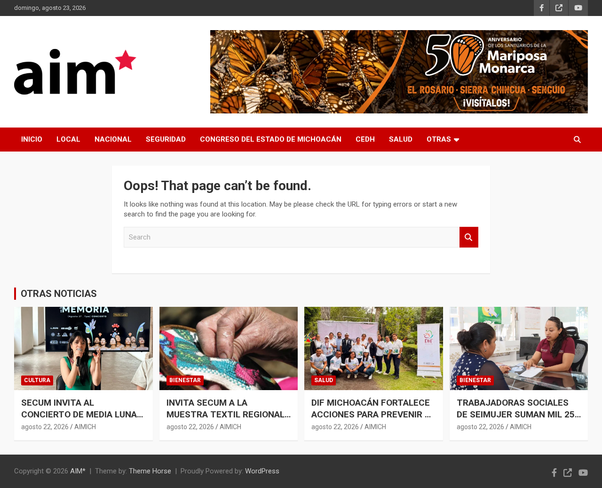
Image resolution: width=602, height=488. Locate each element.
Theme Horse (150, 471)
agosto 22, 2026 (45, 427)
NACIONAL (113, 139)
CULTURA (37, 380)
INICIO (31, 139)
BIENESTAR (185, 380)
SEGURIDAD (166, 139)
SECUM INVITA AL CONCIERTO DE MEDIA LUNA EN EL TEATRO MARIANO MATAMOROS (79, 420)
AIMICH (85, 427)
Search (468, 237)
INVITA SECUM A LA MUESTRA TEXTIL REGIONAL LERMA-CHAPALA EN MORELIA (228, 414)
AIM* (78, 471)
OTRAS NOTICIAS (59, 293)
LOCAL (68, 139)
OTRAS (439, 139)
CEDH (365, 139)
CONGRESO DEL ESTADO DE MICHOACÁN (270, 139)
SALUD (400, 139)
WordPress (262, 471)
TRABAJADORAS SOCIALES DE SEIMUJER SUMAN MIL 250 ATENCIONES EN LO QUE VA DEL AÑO (518, 420)
